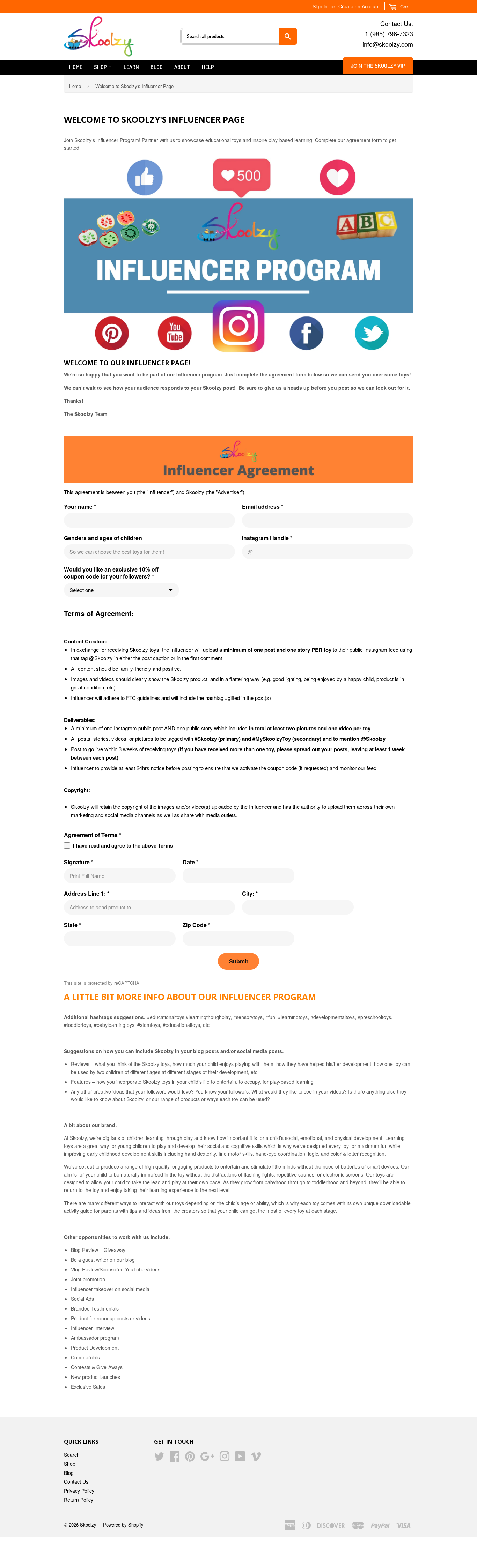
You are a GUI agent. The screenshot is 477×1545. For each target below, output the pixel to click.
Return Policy (78, 1499)
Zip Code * (196, 924)
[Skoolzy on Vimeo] (256, 1458)
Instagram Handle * (267, 538)
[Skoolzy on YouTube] (240, 1458)
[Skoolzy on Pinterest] (190, 1458)
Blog (157, 67)
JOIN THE (378, 65)
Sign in (320, 6)
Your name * (80, 506)
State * (72, 924)
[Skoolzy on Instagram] (224, 1458)
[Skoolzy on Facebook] (174, 1458)
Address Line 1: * (86, 893)
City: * (250, 893)
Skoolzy (88, 1524)
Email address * (262, 506)
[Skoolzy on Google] (207, 1458)
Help (208, 67)
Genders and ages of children (103, 538)
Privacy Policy (79, 1490)
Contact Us (76, 1481)
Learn (131, 67)
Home (75, 67)
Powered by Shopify (123, 1524)
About (182, 67)
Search (72, 1454)
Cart (404, 6)
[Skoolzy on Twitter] (159, 1458)
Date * (190, 862)
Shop (101, 67)
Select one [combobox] (81, 590)
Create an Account (359, 6)
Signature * (78, 862)
